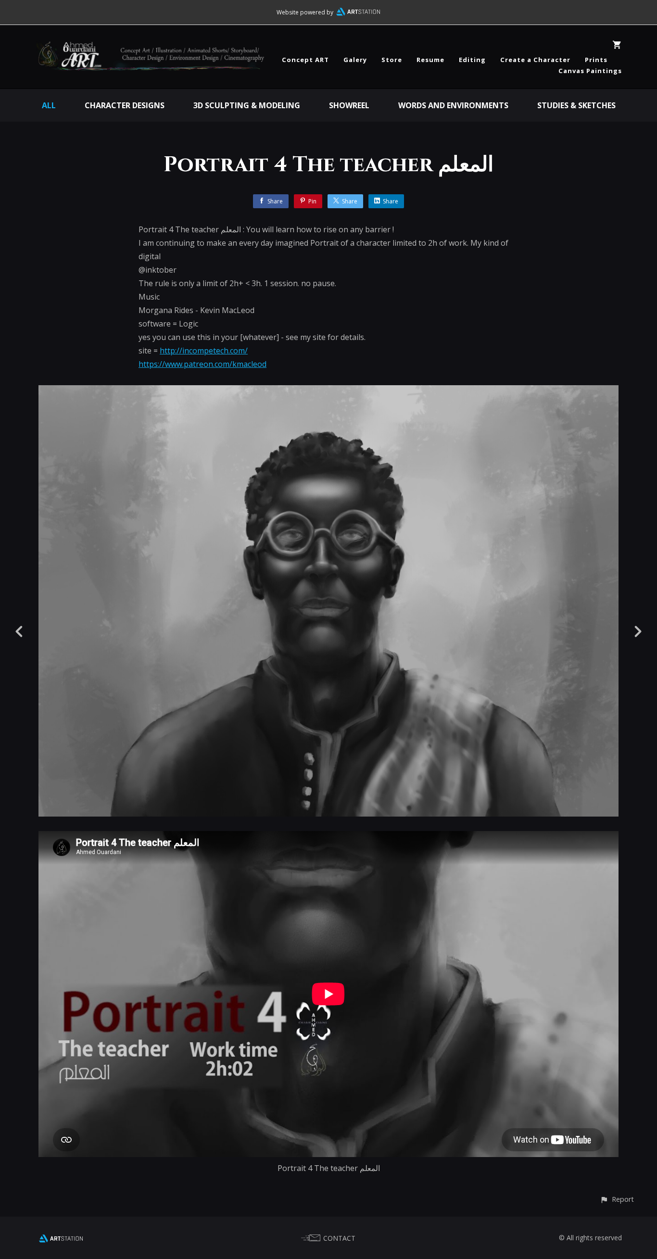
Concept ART (305, 59)
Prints (596, 59)
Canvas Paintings (590, 70)
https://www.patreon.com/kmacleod (202, 364)
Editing (472, 59)
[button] (617, 1199)
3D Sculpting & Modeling (246, 105)
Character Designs (124, 105)
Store (391, 59)
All (49, 105)
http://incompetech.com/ (204, 350)
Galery (355, 59)
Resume (430, 59)
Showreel (349, 105)
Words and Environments (453, 105)
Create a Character (535, 59)
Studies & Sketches (576, 105)
